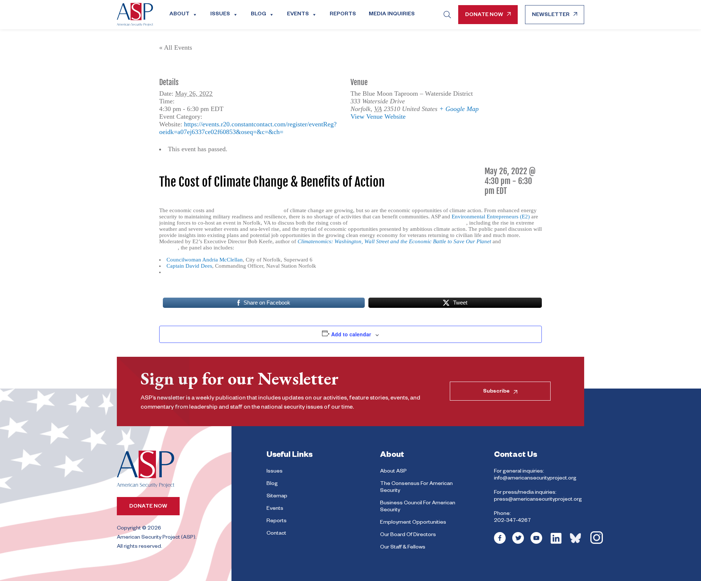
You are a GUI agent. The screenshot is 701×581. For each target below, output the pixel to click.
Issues (220, 15)
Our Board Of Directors (408, 535)
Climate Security (226, 116)
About (179, 15)
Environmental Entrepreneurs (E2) (491, 216)
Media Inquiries (392, 15)
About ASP (393, 472)
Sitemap (277, 497)
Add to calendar (351, 334)
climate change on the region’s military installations (407, 223)
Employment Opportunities (413, 523)
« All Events (175, 47)
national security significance (249, 210)
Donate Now (484, 15)
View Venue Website (378, 116)
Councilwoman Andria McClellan (204, 260)
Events (298, 15)
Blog (258, 15)
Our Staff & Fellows (402, 548)
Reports (343, 15)
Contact (276, 534)
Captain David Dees (189, 266)
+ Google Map (459, 108)
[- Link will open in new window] (500, 543)
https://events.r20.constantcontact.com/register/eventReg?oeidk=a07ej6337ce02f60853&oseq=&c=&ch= (248, 128)
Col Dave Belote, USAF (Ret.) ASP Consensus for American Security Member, (255, 272)
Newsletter (551, 15)
